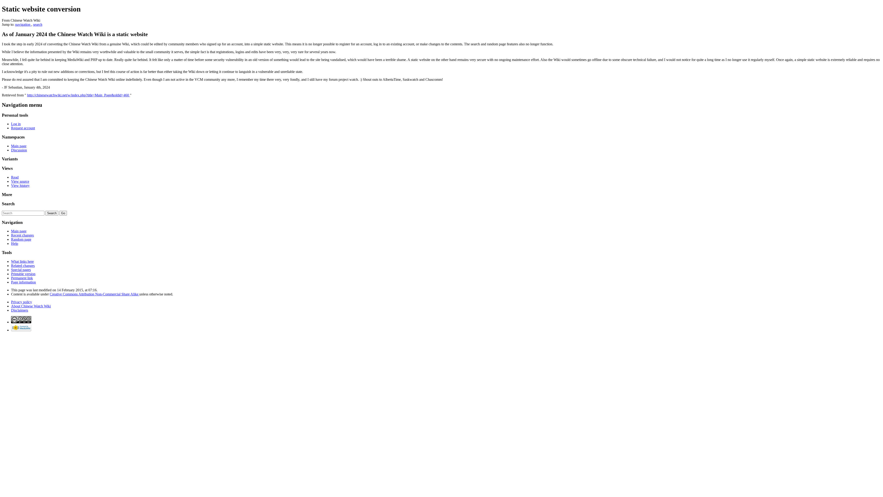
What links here (22, 261)
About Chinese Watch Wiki (31, 306)
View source (20, 181)
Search (8, 203)
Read (15, 177)
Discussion (19, 150)
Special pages (21, 270)
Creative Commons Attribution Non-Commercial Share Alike (94, 294)
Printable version (23, 274)
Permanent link (22, 278)
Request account (23, 128)
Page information (23, 282)
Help (14, 244)
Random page (21, 239)
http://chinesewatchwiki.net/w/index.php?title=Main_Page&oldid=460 (78, 95)
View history (20, 186)
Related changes (23, 266)
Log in (16, 124)
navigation (23, 24)
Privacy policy (21, 302)
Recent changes (22, 235)
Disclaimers (19, 310)
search (37, 24)
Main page (18, 146)
